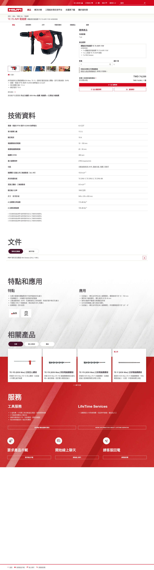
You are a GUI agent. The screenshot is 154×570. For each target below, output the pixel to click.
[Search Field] (145, 3)
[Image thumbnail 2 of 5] (26, 69)
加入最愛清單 (97, 89)
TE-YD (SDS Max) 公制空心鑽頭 (23, 372)
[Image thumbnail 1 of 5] (13, 69)
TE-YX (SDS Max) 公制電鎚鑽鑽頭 (93, 372)
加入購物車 (113, 85)
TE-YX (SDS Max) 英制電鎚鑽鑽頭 (58, 372)
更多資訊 (10, 92)
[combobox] (132, 3)
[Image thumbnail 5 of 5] (64, 69)
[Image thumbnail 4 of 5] (51, 69)
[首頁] (15, 10)
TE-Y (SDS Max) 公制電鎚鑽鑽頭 (128, 372)
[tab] (13, 25)
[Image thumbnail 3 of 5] (39, 69)
